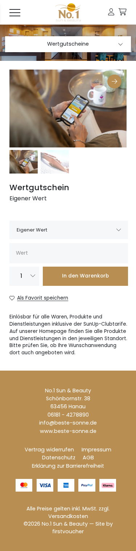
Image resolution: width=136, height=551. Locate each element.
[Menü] (15, 12)
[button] (111, 12)
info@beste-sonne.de (68, 422)
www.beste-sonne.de (68, 431)
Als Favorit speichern (42, 298)
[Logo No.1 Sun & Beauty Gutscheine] (68, 12)
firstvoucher (68, 531)
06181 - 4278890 (68, 414)
